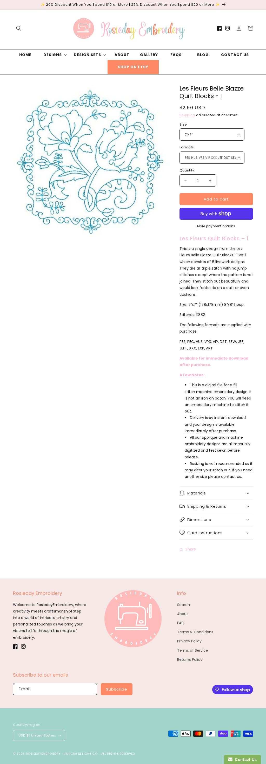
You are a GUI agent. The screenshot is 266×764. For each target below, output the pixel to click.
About (182, 613)
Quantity (186, 170)
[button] (18, 28)
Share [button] (190, 549)
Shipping (187, 115)
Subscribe (116, 689)
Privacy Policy (189, 641)
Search (183, 604)
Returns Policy (189, 659)
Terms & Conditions (195, 632)
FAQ (180, 622)
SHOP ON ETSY (133, 67)
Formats (186, 147)
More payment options (216, 226)
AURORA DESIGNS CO (81, 754)
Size (183, 124)
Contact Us (244, 759)
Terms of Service (192, 650)
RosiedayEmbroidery (43, 754)
